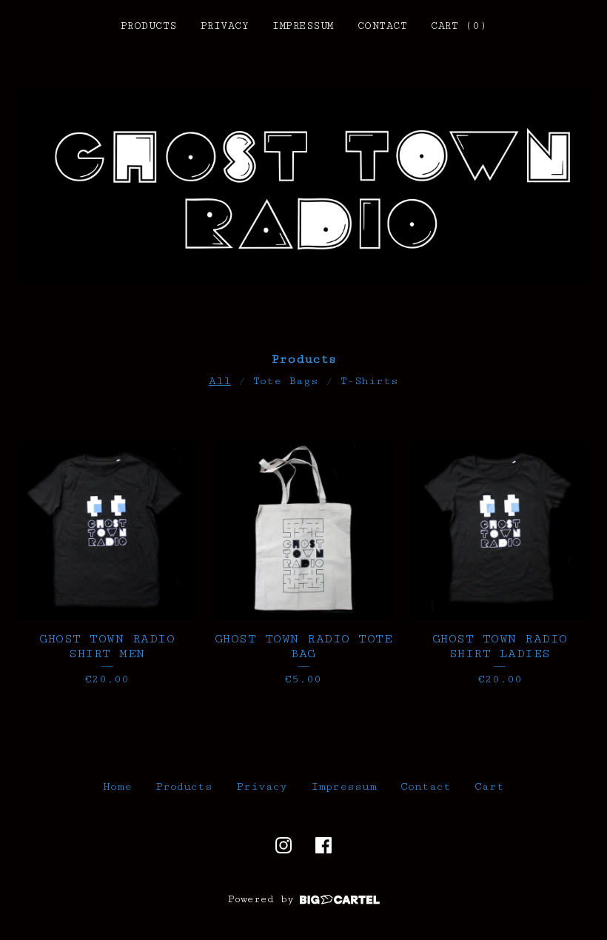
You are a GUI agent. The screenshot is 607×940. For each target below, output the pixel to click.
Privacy (225, 26)
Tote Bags (285, 381)
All (220, 381)
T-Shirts (369, 381)
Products (149, 26)
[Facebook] (323, 845)
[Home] (303, 185)
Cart (489, 786)
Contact (383, 26)
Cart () (458, 26)
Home (117, 786)
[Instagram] (284, 845)
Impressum (303, 26)
